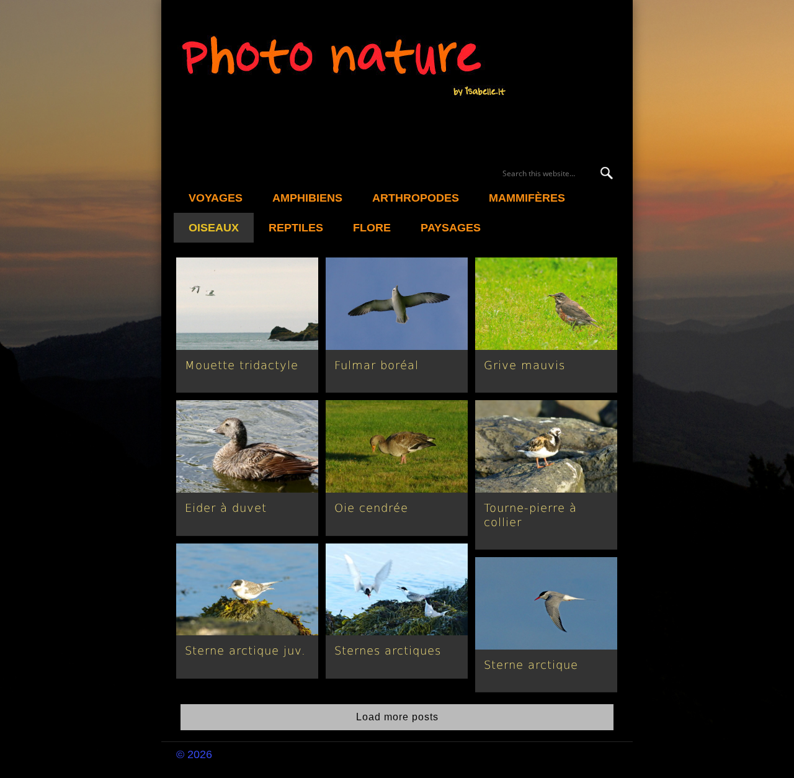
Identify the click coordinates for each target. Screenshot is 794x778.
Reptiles (296, 227)
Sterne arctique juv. (245, 650)
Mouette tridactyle (241, 365)
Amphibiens (307, 198)
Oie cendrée (371, 507)
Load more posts (397, 717)
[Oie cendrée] (397, 446)
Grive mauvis (524, 365)
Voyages (216, 198)
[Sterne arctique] (546, 603)
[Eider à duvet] (247, 446)
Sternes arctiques (387, 650)
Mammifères (527, 198)
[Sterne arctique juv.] (247, 589)
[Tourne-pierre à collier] (546, 446)
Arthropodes (415, 198)
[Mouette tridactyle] (247, 303)
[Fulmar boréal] (397, 303)
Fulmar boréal (376, 365)
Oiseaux (214, 227)
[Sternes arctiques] (397, 589)
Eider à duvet (226, 507)
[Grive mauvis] (546, 303)
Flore (372, 227)
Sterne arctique (531, 664)
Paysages (451, 227)
